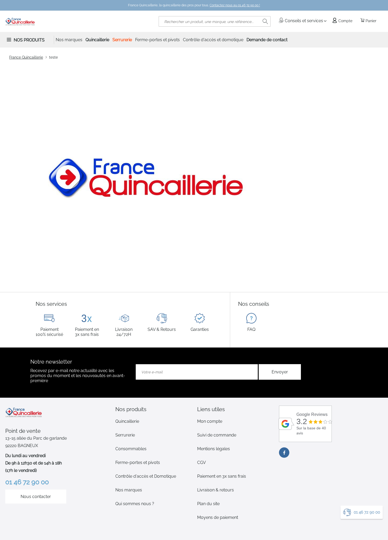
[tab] (153, 409)
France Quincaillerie (26, 57)
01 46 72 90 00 (367, 512)
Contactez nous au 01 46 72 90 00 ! (235, 5)
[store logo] (20, 21)
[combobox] (215, 21)
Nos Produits (29, 40)
